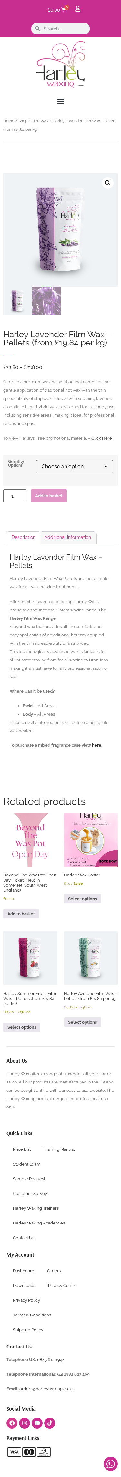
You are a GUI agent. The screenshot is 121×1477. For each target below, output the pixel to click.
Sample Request (29, 1178)
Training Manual (59, 1149)
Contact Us (23, 1237)
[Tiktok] (49, 1423)
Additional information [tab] (68, 537)
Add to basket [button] (21, 913)
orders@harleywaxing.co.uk (47, 1388)
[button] (61, 101)
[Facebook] (11, 1423)
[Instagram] (24, 1423)
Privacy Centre (62, 1285)
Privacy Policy (26, 1300)
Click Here (101, 438)
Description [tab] (23, 537)
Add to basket (49, 496)
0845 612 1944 (51, 1359)
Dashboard (23, 1270)
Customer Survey (30, 1193)
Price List (22, 1149)
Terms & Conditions (32, 1315)
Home (8, 121)
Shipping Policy (28, 1329)
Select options (82, 898)
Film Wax (40, 121)
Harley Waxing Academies (39, 1223)
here (96, 745)
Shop (22, 121)
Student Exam (26, 1164)
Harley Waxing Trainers (36, 1208)
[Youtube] (37, 1423)
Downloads (24, 1285)
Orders (54, 1270)
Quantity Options (16, 463)
